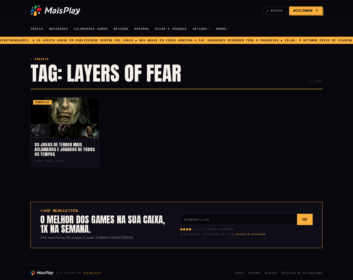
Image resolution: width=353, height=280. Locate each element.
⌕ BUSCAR (275, 10)
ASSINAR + (305, 10)
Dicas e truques (171, 28)
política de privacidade (250, 234)
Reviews (121, 28)
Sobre (221, 28)
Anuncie (271, 272)
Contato (254, 272)
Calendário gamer (91, 28)
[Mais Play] (55, 10)
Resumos (141, 28)
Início (36, 28)
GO (305, 219)
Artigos (200, 28)
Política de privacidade (302, 272)
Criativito (92, 272)
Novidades (58, 28)
